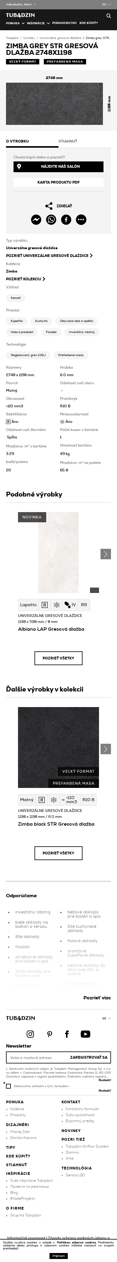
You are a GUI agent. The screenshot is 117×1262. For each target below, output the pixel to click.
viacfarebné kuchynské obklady (34, 988)
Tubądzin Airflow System (87, 1146)
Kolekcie (17, 1109)
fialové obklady (83, 941)
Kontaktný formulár (82, 1109)
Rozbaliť (105, 1080)
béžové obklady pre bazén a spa (84, 914)
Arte (70, 1158)
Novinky (71, 1131)
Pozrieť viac (97, 997)
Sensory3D (75, 1175)
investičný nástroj (32, 912)
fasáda (22, 947)
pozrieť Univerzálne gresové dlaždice (47, 256)
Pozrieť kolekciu (23, 279)
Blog (14, 1192)
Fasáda (51, 332)
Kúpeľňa (16, 321)
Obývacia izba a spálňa (76, 321)
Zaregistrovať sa (88, 1057)
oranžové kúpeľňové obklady (86, 953)
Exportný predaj (80, 1121)
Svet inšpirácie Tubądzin (31, 1180)
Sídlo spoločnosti (80, 1115)
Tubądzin (12, 38)
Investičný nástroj (81, 332)
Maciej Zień (20, 1132)
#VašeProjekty (22, 1198)
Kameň (16, 297)
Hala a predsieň (22, 332)
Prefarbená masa (70, 355)
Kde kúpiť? (89, 23)
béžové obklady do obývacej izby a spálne (86, 969)
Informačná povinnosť (26, 1238)
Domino (72, 1152)
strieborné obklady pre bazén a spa (34, 959)
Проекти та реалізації (29, 1186)
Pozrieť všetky (58, 658)
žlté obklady (27, 937)
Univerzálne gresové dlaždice (60, 38)
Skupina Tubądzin (25, 1215)
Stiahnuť (16, 1165)
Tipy (11, 1147)
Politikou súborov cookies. (77, 1242)
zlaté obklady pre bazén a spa (32, 973)
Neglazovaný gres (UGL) (28, 355)
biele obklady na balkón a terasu (31, 924)
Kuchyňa (41, 321)
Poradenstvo (64, 23)
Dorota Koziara (23, 1138)
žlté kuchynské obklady (82, 928)
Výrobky (29, 38)
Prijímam (58, 1256)
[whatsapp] (51, 219)
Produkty (18, 1115)
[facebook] (66, 219)
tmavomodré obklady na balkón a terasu (86, 988)
